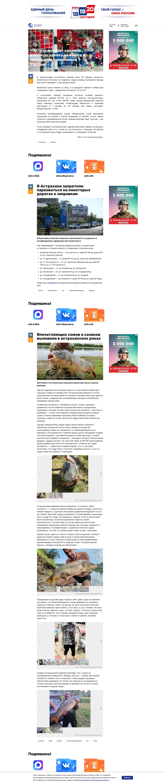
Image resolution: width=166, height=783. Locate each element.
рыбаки (59, 741)
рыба (50, 741)
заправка (92, 290)
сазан (95, 741)
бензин (41, 290)
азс (63, 290)
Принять (127, 778)
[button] (101, 474)
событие (53, 142)
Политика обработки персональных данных (92, 780)
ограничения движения (76, 290)
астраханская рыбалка (73, 741)
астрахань (42, 142)
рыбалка (41, 741)
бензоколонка (52, 290)
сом (87, 741)
